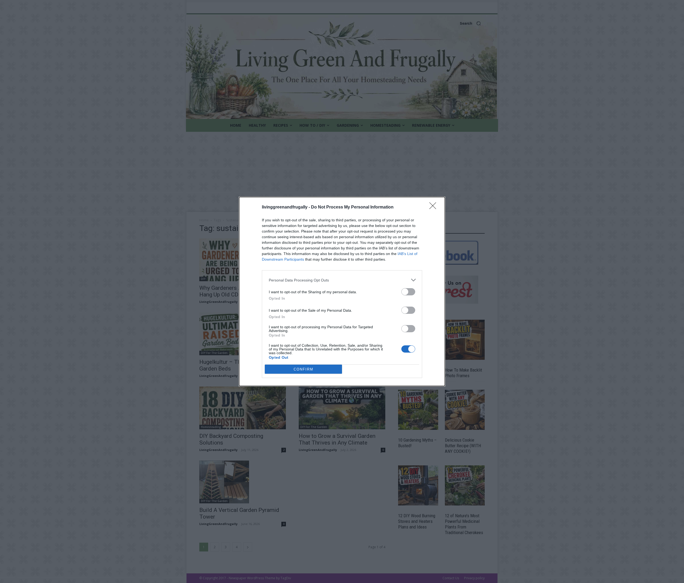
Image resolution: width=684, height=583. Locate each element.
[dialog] (342, 291)
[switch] (408, 291)
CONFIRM (303, 369)
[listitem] (342, 280)
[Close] (434, 207)
